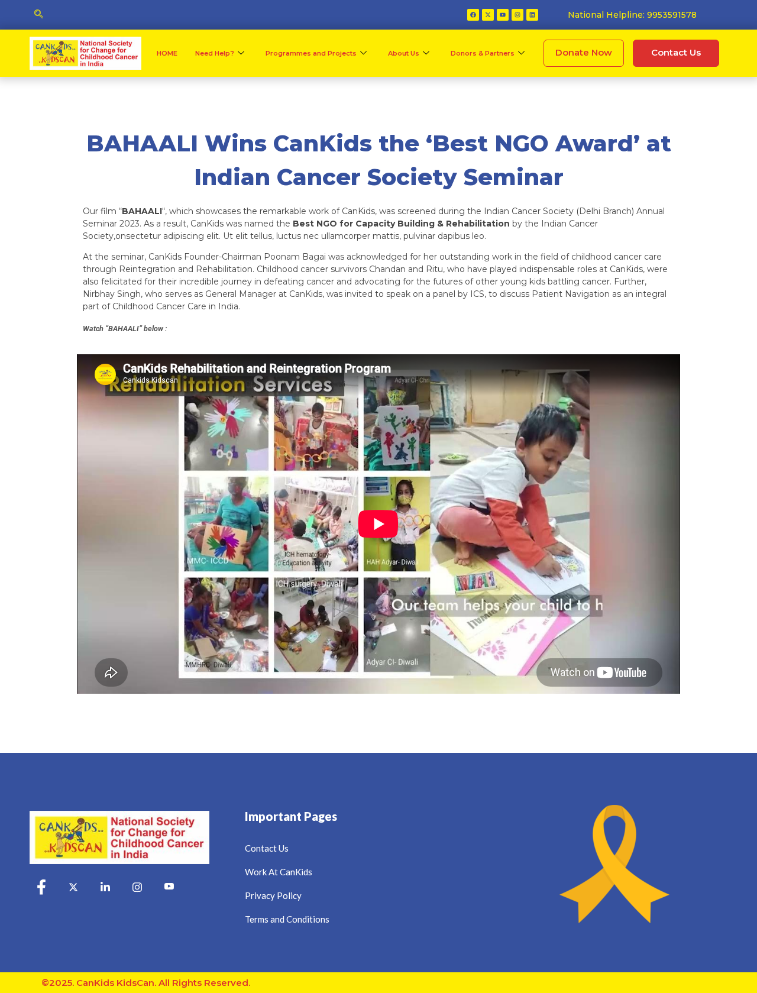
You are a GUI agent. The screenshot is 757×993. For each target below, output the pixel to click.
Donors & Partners (483, 53)
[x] (73, 888)
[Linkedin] (532, 15)
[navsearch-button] (38, 15)
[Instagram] (517, 15)
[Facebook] (473, 15)
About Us (403, 53)
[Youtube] (503, 15)
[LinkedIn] (105, 888)
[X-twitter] (488, 15)
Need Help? (214, 53)
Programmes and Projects (311, 53)
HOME (167, 53)
